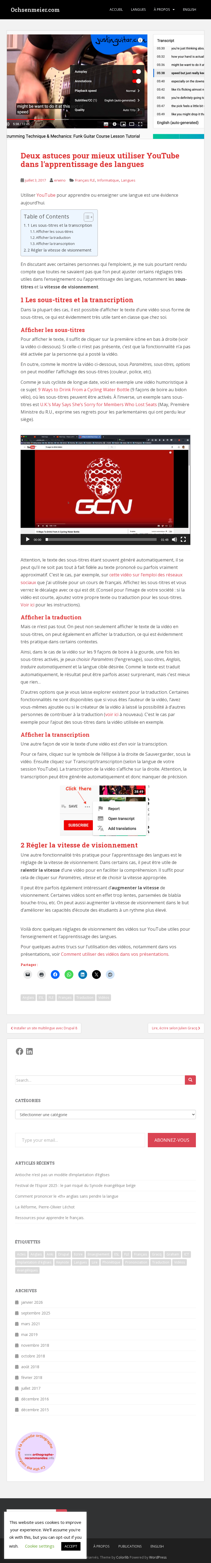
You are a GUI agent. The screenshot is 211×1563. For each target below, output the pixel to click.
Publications (129, 1546)
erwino (60, 180)
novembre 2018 (35, 1345)
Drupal (63, 1254)
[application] (105, 490)
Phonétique (111, 1262)
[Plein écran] (183, 539)
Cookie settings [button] (39, 1546)
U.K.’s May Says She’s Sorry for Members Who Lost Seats (98, 404)
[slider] (101, 539)
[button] (105, 490)
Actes (21, 1254)
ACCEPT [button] (71, 1546)
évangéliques (27, 1270)
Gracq (157, 1254)
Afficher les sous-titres (54, 231)
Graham (172, 1254)
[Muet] (174, 539)
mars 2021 (30, 1323)
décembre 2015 (35, 1409)
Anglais (28, 997)
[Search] (190, 1080)
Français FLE (85, 180)
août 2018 (30, 1366)
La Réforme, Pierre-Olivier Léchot (45, 1207)
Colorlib (122, 1557)
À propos (162, 9)
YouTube (46, 195)
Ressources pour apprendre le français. (49, 1217)
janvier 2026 (32, 1302)
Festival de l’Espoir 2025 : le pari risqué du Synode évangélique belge (75, 1185)
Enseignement (98, 1254)
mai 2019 (29, 1334)
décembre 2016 (35, 1399)
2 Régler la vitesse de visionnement (59, 250)
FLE (51, 997)
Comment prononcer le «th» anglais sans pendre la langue (66, 1196)
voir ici (111, 714)
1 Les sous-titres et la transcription (59, 225)
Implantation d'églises (34, 1262)
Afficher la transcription (55, 243)
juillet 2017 (30, 1388)
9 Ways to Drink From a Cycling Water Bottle (83, 390)
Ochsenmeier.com (35, 9)
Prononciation (136, 1262)
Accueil (116, 9)
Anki (50, 1254)
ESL (41, 997)
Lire (95, 1262)
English (189, 9)
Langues (138, 9)
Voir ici (27, 605)
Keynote (62, 1262)
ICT (186, 1254)
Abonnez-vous (171, 1140)
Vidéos (103, 997)
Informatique (108, 180)
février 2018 (31, 1377)
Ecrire (78, 1254)
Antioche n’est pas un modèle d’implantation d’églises (62, 1174)
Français (65, 997)
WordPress (157, 1557)
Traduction (84, 997)
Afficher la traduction (53, 237)
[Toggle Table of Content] (86, 217)
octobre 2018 (33, 1356)
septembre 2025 (35, 1313)
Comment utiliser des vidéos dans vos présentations (114, 954)
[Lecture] (27, 539)
